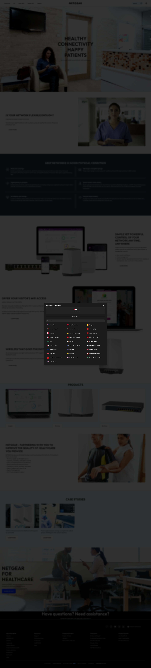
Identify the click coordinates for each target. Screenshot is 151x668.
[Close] (104, 306)
